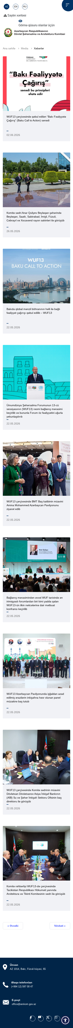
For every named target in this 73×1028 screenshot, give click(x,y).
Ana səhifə (9, 48)
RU (25, 6)
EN (15, 6)
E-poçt (16, 1000)
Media (24, 48)
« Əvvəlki (12, 925)
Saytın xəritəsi (16, 15)
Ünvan (14, 964)
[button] (65, 1020)
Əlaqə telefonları (21, 982)
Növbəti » (60, 925)
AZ (6, 6)
